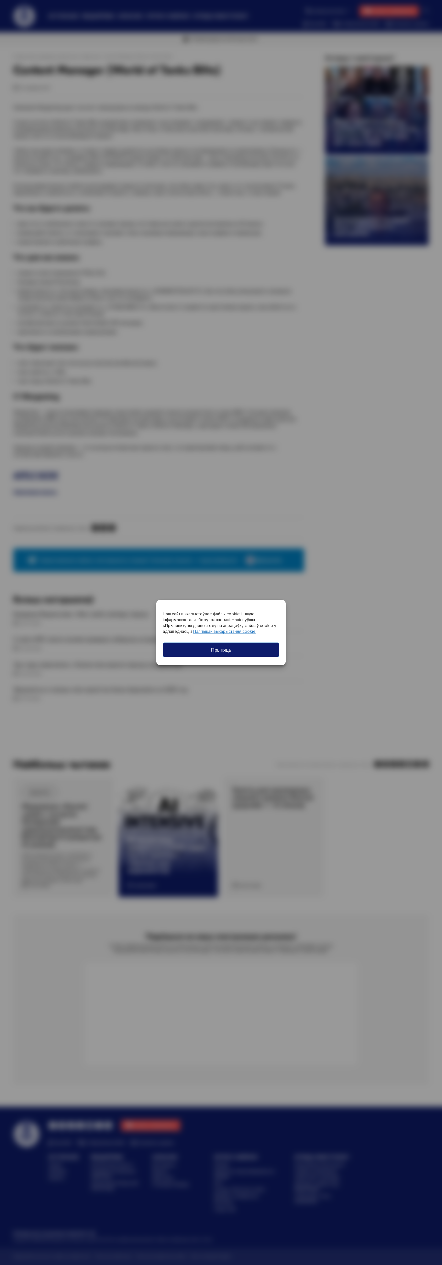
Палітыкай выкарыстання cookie (224, 631)
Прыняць (221, 650)
